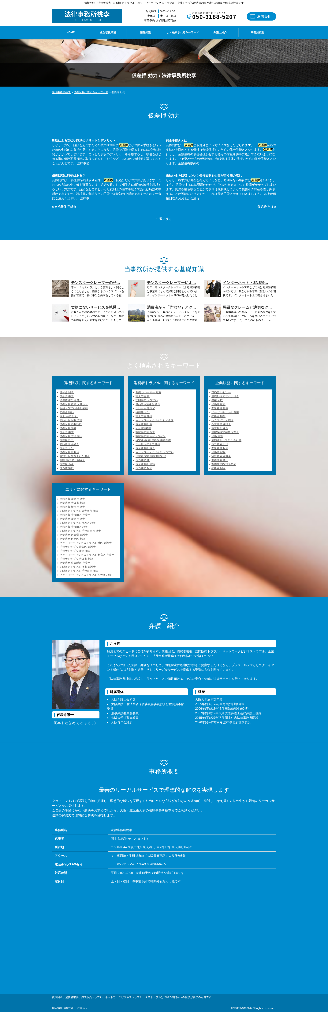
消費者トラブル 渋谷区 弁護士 (78, 546)
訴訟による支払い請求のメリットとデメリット (84, 140)
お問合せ (264, 16)
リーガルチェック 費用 (225, 412)
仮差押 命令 (67, 464)
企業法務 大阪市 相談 (72, 502)
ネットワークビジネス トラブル (154, 452)
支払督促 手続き (69, 444)
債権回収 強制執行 (71, 424)
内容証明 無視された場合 (75, 456)
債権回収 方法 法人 (71, 436)
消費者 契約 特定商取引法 (151, 456)
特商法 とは (143, 412)
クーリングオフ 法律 (148, 444)
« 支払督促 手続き (64, 206)
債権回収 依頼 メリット (74, 404)
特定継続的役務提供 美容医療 (153, 440)
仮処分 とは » (267, 206)
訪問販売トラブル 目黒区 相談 (78, 522)
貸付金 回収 (67, 392)
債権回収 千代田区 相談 (74, 526)
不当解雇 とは (219, 444)
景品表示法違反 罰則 (148, 404)
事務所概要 (257, 32)
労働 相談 (217, 436)
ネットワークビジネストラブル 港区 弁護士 (86, 542)
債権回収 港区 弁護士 (72, 498)
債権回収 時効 (68, 428)
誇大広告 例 (143, 396)
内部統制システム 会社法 (226, 440)
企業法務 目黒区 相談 (72, 538)
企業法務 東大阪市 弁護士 (75, 562)
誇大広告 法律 (144, 416)
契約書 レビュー (221, 392)
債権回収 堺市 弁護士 (72, 506)
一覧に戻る (164, 219)
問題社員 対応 (219, 448)
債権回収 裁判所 (69, 452)
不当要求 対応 (144, 468)
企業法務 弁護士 (221, 424)
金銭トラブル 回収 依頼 (74, 408)
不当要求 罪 (143, 460)
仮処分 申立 (67, 396)
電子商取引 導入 (145, 448)
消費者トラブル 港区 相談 (75, 550)
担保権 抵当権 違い (71, 400)
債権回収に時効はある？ (68, 175)
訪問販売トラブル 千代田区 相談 (79, 570)
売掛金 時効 (67, 412)
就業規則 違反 (219, 428)
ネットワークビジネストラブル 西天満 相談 (86, 574)
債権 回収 (217, 400)
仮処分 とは (67, 448)
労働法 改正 (218, 404)
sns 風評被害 (143, 428)
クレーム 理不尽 (145, 408)
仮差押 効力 (67, 440)
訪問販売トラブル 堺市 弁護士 (78, 566)
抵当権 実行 (67, 468)
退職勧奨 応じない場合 (225, 396)
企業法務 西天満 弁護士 (74, 534)
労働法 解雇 (218, 452)
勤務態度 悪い (219, 460)
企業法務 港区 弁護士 (72, 518)
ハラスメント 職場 (222, 420)
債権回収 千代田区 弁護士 (75, 514)
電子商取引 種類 (145, 464)
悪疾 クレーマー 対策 (148, 392)
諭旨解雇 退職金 (221, 456)
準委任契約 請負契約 (223, 464)
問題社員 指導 (219, 408)
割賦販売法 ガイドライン (151, 436)
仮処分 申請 (67, 432)
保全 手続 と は (69, 416)
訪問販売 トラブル (147, 400)
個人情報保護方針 (62, 1008)
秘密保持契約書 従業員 (225, 432)
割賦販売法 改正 (145, 432)
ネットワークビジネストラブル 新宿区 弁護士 (87, 554)
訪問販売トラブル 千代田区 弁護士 (80, 530)
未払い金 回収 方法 (71, 420)
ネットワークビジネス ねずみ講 (154, 420)
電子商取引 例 (144, 424)
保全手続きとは (176, 140)
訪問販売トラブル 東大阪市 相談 (79, 510)
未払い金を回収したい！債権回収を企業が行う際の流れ (204, 175)
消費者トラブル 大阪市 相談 (76, 558)
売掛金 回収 (218, 468)
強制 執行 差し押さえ (72, 460)
